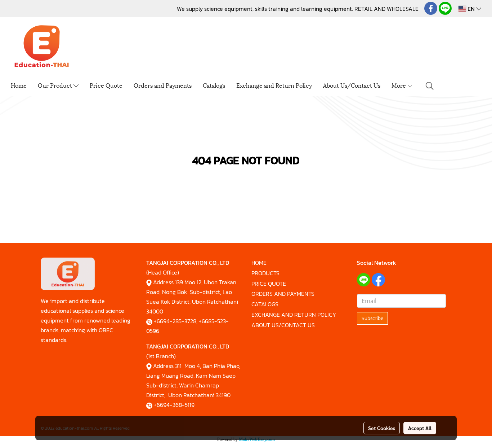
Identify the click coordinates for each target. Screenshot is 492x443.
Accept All (419, 428)
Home (19, 84)
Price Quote (106, 84)
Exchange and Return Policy (274, 84)
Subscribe (372, 318)
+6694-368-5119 (174, 404)
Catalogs (214, 84)
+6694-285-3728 (175, 321)
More (399, 84)
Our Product (55, 84)
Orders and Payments (163, 84)
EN (471, 8)
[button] (430, 86)
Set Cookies (381, 428)
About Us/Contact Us (351, 84)
